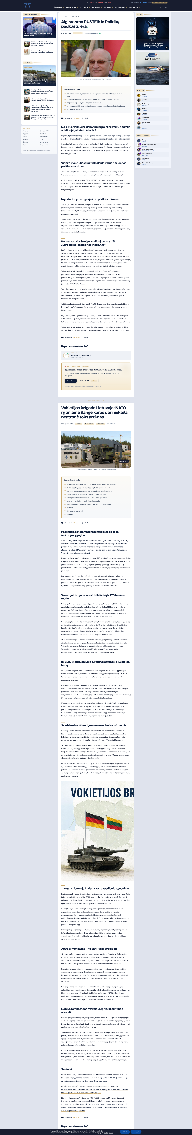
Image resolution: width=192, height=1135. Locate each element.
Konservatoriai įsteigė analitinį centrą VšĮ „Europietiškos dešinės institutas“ (96, 106)
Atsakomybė (44, 145)
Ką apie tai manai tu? (75, 109)
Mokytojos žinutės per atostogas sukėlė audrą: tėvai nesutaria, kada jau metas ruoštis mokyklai (42, 91)
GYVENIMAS (120, 7)
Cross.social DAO (45, 131)
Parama (25, 131)
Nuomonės (76, 17)
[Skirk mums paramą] (152, 33)
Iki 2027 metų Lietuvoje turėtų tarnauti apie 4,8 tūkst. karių (89, 491)
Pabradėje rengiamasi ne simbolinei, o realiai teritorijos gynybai (91, 484)
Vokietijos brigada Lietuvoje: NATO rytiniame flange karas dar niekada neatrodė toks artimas (94, 412)
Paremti (69, 381)
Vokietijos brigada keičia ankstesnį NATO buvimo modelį (88, 488)
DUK (41, 139)
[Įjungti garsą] (167, 48)
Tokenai (25, 139)
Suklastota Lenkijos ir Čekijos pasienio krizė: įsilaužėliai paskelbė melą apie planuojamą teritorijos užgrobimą (42, 108)
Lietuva (78, 423)
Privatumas (43, 134)
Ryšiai (25, 136)
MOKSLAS (96, 7)
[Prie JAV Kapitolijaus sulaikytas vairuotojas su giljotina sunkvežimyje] (27, 100)
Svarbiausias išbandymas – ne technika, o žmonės (86, 494)
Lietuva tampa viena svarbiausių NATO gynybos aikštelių (89, 504)
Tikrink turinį (44, 142)
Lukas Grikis (111, 424)
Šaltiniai (70, 508)
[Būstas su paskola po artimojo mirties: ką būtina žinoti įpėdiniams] (27, 52)
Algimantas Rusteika (91, 33)
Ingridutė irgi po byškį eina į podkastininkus (84, 103)
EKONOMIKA (71, 7)
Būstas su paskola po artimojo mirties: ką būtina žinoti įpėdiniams (42, 52)
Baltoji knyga (44, 136)
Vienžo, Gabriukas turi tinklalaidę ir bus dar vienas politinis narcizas (93, 99)
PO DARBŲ (133, 7)
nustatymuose (108, 1133)
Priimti (125, 1132)
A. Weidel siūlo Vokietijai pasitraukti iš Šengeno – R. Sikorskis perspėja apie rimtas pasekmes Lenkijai (43, 117)
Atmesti (136, 1132)
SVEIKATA (84, 7)
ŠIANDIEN (58, 7)
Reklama (25, 145)
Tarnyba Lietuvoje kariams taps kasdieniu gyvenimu (87, 498)
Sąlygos (25, 134)
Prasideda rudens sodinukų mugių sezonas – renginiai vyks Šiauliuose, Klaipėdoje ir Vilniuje (42, 43)
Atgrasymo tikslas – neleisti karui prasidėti (83, 501)
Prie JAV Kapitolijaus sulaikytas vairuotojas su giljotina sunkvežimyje (42, 100)
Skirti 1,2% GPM (88, 381)
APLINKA (108, 7)
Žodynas (25, 142)
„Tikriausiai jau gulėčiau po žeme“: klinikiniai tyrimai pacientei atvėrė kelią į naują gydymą (38, 34)
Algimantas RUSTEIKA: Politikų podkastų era (90, 24)
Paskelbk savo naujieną (159, 2)
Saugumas (100, 423)
